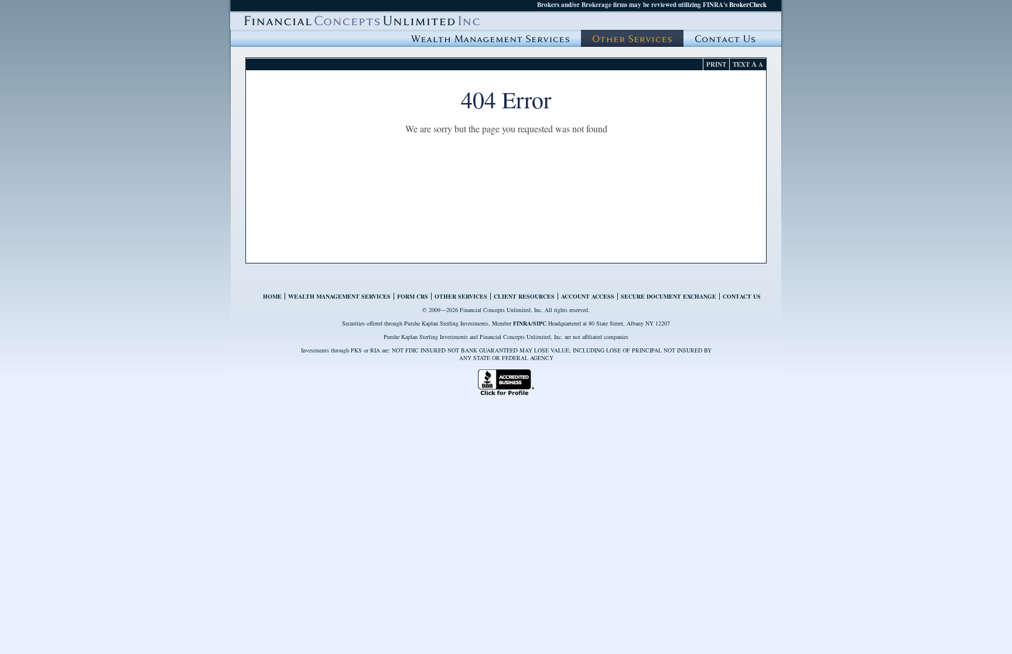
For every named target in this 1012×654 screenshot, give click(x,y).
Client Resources (524, 296)
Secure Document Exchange (668, 296)
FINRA (522, 323)
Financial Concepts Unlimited (362, 20)
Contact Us (725, 38)
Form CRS (412, 296)
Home (272, 296)
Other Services (461, 296)
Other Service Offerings (632, 38)
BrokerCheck (748, 4)
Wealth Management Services (490, 38)
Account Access (587, 296)
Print (716, 64)
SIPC (539, 323)
